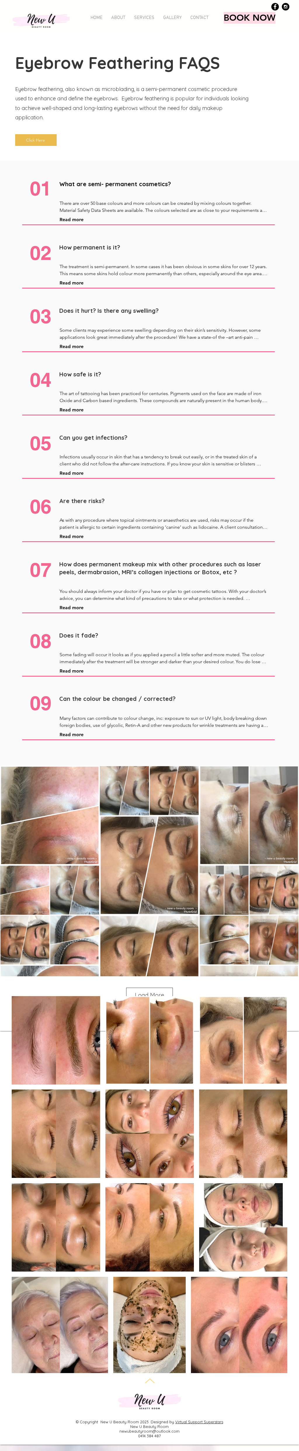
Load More (149, 995)
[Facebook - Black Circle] (275, 7)
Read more (72, 219)
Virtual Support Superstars (199, 1421)
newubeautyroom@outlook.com (149, 1431)
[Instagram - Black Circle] (285, 7)
